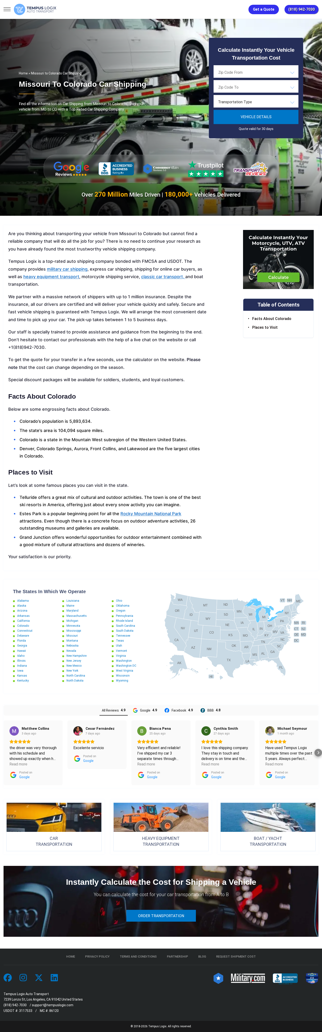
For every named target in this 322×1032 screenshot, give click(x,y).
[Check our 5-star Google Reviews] (71, 169)
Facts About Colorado (271, 319)
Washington (124, 660)
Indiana (22, 665)
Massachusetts (76, 615)
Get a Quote (263, 9)
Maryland (72, 610)
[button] (4, 752)
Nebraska (72, 645)
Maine (70, 605)
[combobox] (256, 72)
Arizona (22, 610)
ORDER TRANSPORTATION (161, 916)
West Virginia (124, 670)
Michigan (72, 620)
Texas (120, 640)
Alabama (23, 600)
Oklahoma (122, 605)
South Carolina (125, 625)
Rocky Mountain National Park (150, 513)
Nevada (71, 650)
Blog (202, 956)
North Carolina (75, 675)
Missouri (72, 635)
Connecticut (25, 630)
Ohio (119, 600)
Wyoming (122, 680)
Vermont (121, 650)
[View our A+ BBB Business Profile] (116, 169)
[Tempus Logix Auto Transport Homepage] (35, 9)
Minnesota (73, 625)
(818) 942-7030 (301, 9)
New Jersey (73, 660)
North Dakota (74, 680)
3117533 (25, 1011)
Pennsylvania (124, 615)
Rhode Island (124, 620)
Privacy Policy (97, 956)
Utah (119, 645)
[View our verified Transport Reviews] (250, 168)
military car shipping (67, 269)
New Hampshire (76, 655)
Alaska (21, 605)
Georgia (22, 645)
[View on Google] (14, 731)
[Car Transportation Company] (8, 978)
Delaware (23, 635)
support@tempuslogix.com (52, 1005)
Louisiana (72, 600)
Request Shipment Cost (236, 956)
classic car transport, (163, 276)
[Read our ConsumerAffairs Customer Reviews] (161, 168)
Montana (72, 640)
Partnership (177, 956)
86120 (54, 1011)
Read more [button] (18, 764)
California (23, 620)
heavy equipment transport (51, 276)
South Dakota (124, 630)
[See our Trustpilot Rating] (205, 168)
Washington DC (126, 665)
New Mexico (74, 665)
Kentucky (23, 680)
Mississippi (73, 630)
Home (23, 73)
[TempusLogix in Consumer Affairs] (218, 978)
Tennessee (123, 635)
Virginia (121, 655)
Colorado (23, 625)
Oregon (120, 610)
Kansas (22, 675)
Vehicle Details (256, 117)
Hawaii (21, 650)
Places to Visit (265, 327)
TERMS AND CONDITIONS (138, 956)
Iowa (20, 670)
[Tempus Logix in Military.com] (248, 978)
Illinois (21, 660)
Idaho (21, 655)
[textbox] (256, 102)
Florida (21, 640)
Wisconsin (123, 675)
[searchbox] (242, 72)
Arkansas (23, 615)
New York (72, 670)
